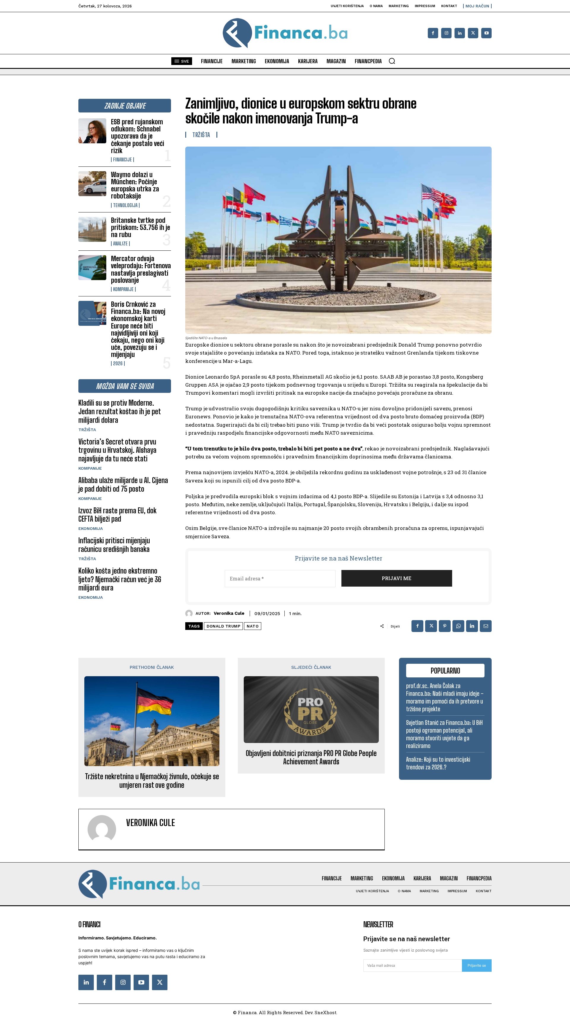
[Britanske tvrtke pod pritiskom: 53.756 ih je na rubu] (92, 229)
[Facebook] (433, 33)
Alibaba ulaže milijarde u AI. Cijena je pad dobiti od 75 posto (123, 484)
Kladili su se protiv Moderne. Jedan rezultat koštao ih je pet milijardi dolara (119, 411)
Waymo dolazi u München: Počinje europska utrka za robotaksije (135, 185)
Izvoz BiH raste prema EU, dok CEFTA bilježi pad (117, 514)
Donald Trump (223, 626)
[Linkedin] (460, 33)
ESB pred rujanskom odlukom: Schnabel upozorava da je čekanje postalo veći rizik (137, 136)
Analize (120, 243)
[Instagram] (446, 33)
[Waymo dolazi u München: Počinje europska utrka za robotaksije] (92, 183)
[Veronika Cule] (190, 613)
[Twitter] (159, 982)
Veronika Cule (229, 613)
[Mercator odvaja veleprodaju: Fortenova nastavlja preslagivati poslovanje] (92, 267)
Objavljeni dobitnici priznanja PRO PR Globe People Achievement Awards (311, 757)
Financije (122, 159)
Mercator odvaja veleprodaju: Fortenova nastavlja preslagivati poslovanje (141, 269)
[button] (392, 61)
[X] (473, 33)
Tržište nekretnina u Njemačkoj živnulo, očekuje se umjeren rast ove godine (152, 780)
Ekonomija (90, 528)
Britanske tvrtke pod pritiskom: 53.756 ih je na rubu (140, 227)
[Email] (486, 626)
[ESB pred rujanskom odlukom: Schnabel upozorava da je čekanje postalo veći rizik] (92, 130)
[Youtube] (486, 33)
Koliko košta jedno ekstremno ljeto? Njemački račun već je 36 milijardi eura (119, 579)
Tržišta (87, 430)
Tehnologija (125, 205)
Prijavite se (477, 965)
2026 (118, 363)
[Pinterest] (445, 626)
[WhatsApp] (458, 626)
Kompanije (123, 289)
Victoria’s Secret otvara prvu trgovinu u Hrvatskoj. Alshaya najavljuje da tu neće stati (117, 450)
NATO (253, 626)
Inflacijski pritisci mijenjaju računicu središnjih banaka (114, 544)
